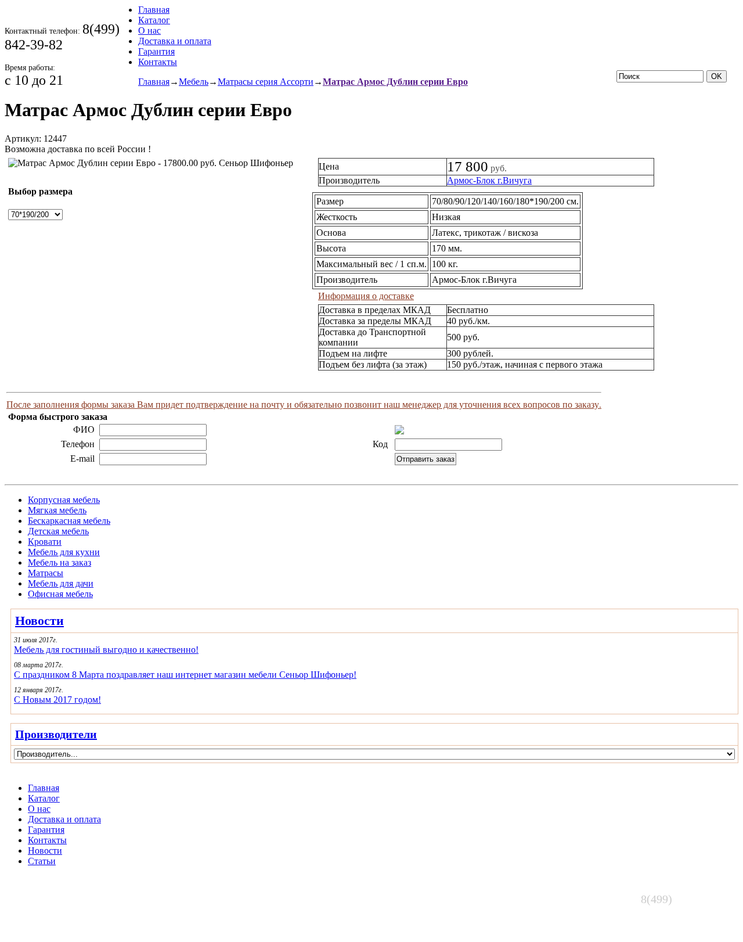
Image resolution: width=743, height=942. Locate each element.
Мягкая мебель (57, 510)
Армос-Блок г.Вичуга (489, 180)
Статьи (42, 861)
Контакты (157, 62)
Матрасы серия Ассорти (265, 82)
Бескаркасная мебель (69, 521)
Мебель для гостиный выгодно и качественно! (106, 650)
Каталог (154, 20)
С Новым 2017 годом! (57, 699)
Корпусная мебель (64, 500)
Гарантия (156, 51)
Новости (39, 620)
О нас (149, 30)
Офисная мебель (60, 594)
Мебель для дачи (60, 583)
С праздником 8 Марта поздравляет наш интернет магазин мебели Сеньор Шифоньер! (185, 674)
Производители (56, 734)
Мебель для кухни (64, 552)
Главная (153, 10)
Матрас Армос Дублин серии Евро (395, 82)
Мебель (193, 82)
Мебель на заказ (59, 562)
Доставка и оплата (174, 41)
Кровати (45, 541)
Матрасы (45, 573)
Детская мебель (58, 531)
